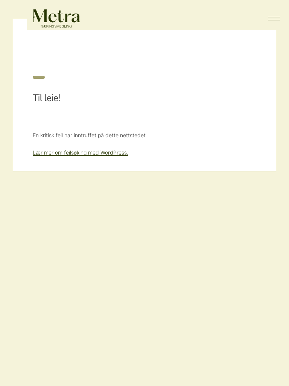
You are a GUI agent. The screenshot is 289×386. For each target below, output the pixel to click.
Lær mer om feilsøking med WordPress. (80, 152)
